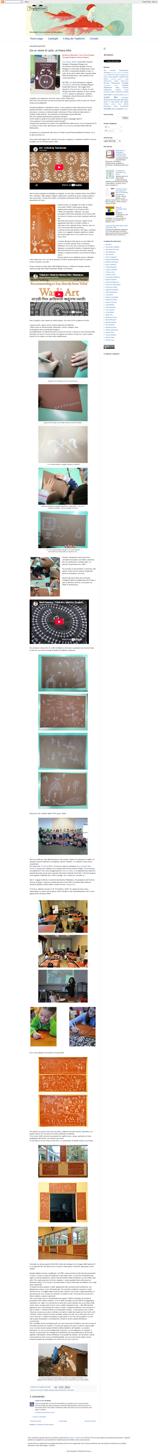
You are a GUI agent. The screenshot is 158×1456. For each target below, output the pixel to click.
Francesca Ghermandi (113, 285)
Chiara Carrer (110, 272)
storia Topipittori (117, 109)
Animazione (123, 70)
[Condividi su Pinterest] (69, 1387)
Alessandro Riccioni (112, 249)
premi (116, 106)
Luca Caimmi (110, 310)
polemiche (107, 106)
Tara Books (66, 85)
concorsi (118, 90)
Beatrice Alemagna (112, 262)
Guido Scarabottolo (112, 297)
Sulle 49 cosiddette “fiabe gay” (121, 209)
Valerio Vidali (110, 337)
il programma (70, 884)
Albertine (109, 244)
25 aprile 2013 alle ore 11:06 (44, 1412)
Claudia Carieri (111, 274)
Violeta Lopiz (110, 340)
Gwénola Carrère (111, 300)
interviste (116, 100)
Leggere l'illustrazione (121, 81)
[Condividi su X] (64, 1387)
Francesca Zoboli (111, 287)
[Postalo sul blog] (62, 1387)
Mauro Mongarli (111, 320)
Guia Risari (109, 295)
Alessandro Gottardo (112, 247)
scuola (107, 108)
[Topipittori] (105, 49)
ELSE (66, 94)
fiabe (110, 95)
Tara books (70, 1390)
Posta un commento (39, 1417)
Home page (36, 38)
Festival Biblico (47, 866)
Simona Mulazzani (112, 330)
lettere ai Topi (109, 102)
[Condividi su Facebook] (66, 1387)
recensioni (124, 106)
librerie (117, 102)
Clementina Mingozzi (113, 277)
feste (106, 95)
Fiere (110, 75)
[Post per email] (55, 1387)
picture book (116, 104)
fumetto (120, 95)
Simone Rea (110, 332)
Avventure (107, 72)
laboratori (51, 1390)
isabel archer (39, 1401)
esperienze (119, 92)
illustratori (125, 97)
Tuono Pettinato (111, 335)
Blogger (88, 1451)
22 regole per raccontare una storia (121, 172)
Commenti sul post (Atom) (44, 1424)
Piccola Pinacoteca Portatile (116, 83)
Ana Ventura (110, 254)
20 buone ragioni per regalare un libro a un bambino (122, 190)
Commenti (110, 131)
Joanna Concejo (111, 302)
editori (113, 92)
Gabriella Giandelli (112, 290)
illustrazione (108, 100)
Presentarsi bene (111, 85)
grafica (126, 94)
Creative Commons (75, 1438)
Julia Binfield (110, 305)
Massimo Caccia (111, 317)
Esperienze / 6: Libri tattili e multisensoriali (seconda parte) (121, 153)
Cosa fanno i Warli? (42, 1390)
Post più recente (35, 1421)
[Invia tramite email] (59, 1387)
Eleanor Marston (111, 280)
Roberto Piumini (111, 327)
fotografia (115, 94)
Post (108, 127)
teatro (126, 109)
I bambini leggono (115, 79)
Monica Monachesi (60, 1390)
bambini (125, 85)
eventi (126, 92)
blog (117, 87)
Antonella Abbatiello (112, 259)
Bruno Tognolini (111, 264)
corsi (126, 90)
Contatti (94, 38)
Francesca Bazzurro (112, 282)
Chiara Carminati (111, 270)
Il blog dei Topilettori (74, 38)
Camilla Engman (111, 267)
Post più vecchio (90, 1421)
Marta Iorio (109, 315)
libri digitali (124, 102)
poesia (126, 104)
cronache (107, 92)
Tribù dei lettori (75, 89)
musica (106, 104)
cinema (125, 87)
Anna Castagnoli (111, 257)
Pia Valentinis (110, 325)
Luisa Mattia (110, 312)
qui (43, 135)
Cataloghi (53, 38)
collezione (107, 90)
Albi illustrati (109, 70)
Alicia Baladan (110, 252)
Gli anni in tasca (119, 75)
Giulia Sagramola (111, 292)
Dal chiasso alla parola (117, 72)
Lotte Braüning (110, 307)
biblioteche (108, 87)
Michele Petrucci (111, 322)
